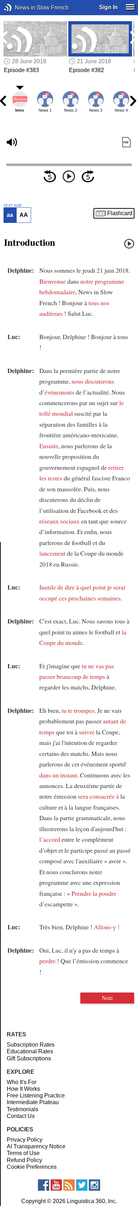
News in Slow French (18, 8)
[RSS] (69, 1185)
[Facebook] (43, 1185)
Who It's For (21, 1082)
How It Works (23, 1089)
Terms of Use (23, 1153)
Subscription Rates (30, 1045)
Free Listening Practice (36, 1095)
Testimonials (22, 1109)
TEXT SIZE (13, 205)
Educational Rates (30, 1051)
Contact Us (21, 1116)
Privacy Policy (24, 1140)
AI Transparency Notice (36, 1146)
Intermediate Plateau (33, 1102)
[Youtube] (56, 1185)
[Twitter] (81, 1185)
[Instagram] (94, 1185)
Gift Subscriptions (29, 1058)
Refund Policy (24, 1160)
